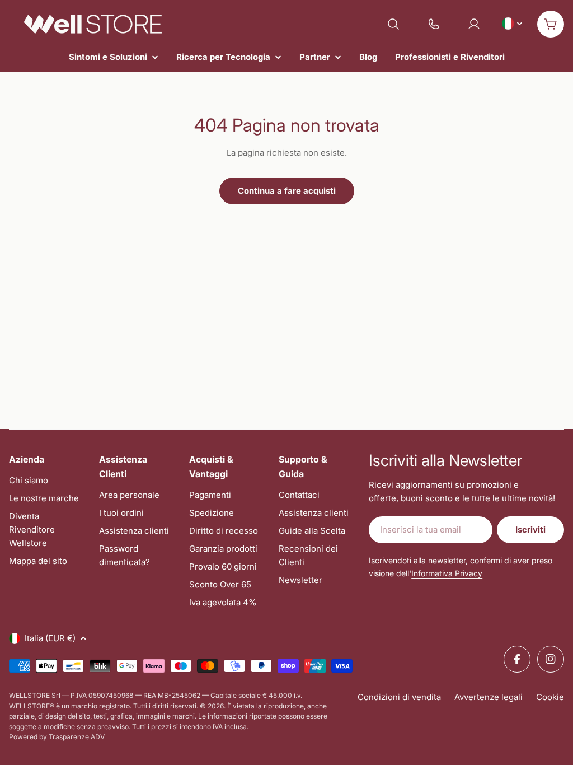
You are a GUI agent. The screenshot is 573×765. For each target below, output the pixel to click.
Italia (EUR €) (50, 638)
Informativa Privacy (446, 573)
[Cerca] (393, 24)
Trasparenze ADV (77, 737)
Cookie (550, 697)
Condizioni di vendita (399, 697)
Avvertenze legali (488, 697)
